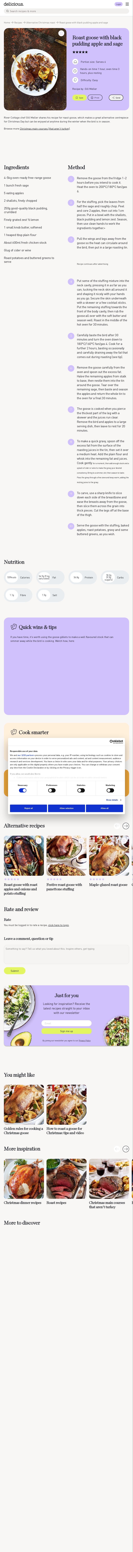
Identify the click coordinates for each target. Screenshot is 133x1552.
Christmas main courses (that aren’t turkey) (45, 128)
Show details (112, 800)
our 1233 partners (26, 755)
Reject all (28, 808)
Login (118, 4)
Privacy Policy (85, 1040)
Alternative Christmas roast (40, 22)
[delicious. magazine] (14, 4)
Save (81, 97)
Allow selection (67, 808)
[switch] (52, 790)
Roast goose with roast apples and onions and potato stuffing (20, 889)
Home (7, 22)
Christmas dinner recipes (22, 1203)
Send (118, 97)
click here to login (58, 925)
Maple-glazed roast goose (108, 885)
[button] (126, 826)
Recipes (18, 22)
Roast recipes (56, 1203)
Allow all (104, 808)
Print (96, 97)
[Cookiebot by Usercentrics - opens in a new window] (111, 742)
